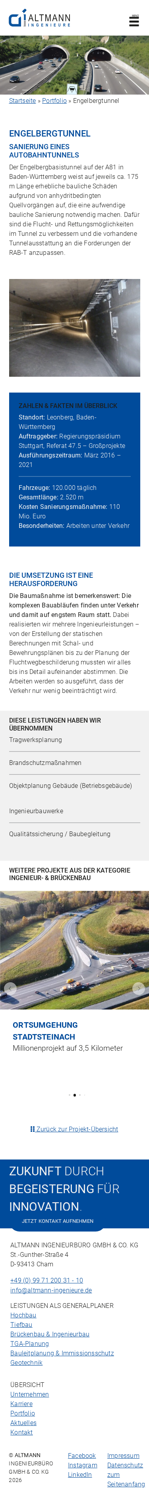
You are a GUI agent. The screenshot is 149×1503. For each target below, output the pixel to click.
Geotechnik (26, 1362)
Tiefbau (21, 1324)
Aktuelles (23, 1423)
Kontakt (21, 1432)
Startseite (22, 100)
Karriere (21, 1404)
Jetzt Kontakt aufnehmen (58, 1221)
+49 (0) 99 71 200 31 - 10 (46, 1280)
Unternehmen (29, 1394)
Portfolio (54, 100)
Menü (135, 15)
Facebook (82, 1455)
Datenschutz (125, 1465)
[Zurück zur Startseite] (39, 17)
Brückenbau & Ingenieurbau (49, 1334)
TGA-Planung (29, 1343)
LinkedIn (80, 1474)
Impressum (123, 1455)
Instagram (82, 1465)
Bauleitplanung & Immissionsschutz (62, 1353)
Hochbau (23, 1315)
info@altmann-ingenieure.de (51, 1290)
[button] (10, 988)
